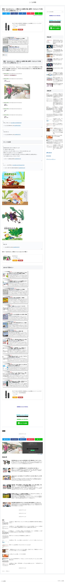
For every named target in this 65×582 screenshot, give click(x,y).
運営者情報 (48, 155)
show (6, 54)
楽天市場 (20, 29)
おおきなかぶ (15, 255)
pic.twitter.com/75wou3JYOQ (18, 165)
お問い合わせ (49, 152)
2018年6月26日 (17, 125)
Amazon (15, 29)
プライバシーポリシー (50, 159)
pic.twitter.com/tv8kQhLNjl (16, 122)
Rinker (16, 26)
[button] (62, 11)
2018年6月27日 (17, 134)
